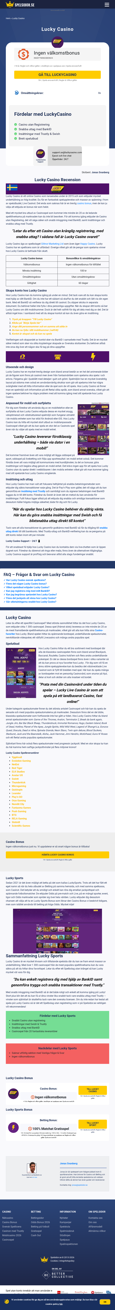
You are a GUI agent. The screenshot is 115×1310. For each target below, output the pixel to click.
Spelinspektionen (69, 1244)
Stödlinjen (65, 1235)
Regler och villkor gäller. (30, 66)
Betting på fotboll (40, 1226)
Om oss (92, 1222)
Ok (105, 1302)
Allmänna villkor (97, 1231)
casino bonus (84, 203)
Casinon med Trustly (13, 1231)
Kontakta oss (95, 1217)
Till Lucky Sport (93, 1124)
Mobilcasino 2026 (11, 1235)
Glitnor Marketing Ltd (52, 243)
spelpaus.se (58, 66)
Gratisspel (36, 1231)
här (60, 1304)
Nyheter (64, 1217)
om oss (34, 1177)
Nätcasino (7, 1217)
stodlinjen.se (46, 66)
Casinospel (8, 1239)
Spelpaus (65, 1239)
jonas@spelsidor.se (79, 1185)
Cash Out (36, 1235)
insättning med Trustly (33, 491)
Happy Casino (87, 243)
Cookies (54, 1261)
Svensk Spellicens (11, 1226)
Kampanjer (65, 1222)
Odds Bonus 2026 (40, 1222)
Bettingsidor (37, 1217)
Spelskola (65, 1226)
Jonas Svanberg (100, 172)
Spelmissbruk (67, 1231)
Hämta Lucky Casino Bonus (58, 854)
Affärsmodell (95, 1226)
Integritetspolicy (66, 1261)
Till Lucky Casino (93, 1090)
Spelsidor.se (56, 1257)
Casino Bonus (9, 1222)
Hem (8, 18)
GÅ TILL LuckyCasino (57, 75)
